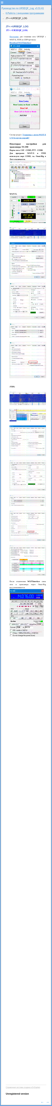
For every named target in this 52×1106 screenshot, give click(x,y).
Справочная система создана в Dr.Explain (23, 1087)
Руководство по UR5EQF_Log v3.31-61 (23, 8)
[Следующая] (47, 1102)
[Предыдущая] (42, 1102)
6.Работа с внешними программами (25, 13)
